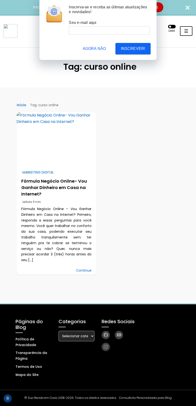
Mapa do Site (27, 374)
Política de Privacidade (26, 342)
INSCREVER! (133, 49)
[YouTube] (119, 335)
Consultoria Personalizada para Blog (145, 398)
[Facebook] (106, 335)
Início (21, 105)
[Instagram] (106, 347)
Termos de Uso (29, 366)
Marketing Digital (38, 172)
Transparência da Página (31, 355)
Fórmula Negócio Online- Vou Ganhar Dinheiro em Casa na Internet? (54, 187)
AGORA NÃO (94, 49)
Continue (84, 270)
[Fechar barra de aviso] (188, 7)
